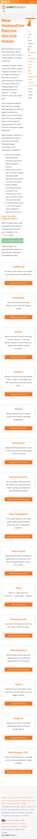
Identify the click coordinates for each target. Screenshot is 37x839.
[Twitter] (6, 2)
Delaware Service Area (18, 317)
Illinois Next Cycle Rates (13, 801)
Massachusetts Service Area (18, 499)
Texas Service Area (18, 703)
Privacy (4, 798)
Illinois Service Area (18, 357)
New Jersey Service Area (18, 573)
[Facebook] (2, 2)
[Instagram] (9, 2)
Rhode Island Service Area (19, 669)
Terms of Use (11, 798)
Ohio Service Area (18, 604)
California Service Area (18, 283)
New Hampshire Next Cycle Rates (16, 804)
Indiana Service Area (18, 394)
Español (32, 2)
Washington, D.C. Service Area (18, 772)
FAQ (17, 798)
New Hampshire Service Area (18, 536)
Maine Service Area (18, 428)
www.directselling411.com (12, 827)
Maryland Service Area (18, 462)
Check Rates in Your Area (13, 240)
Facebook (5, 235)
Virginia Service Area (18, 738)
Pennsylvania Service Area (18, 635)
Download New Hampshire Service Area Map (32, 60)
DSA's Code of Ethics (11, 823)
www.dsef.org (21, 823)
